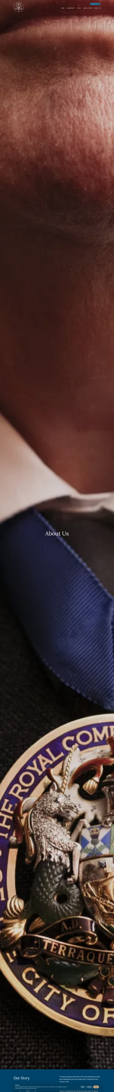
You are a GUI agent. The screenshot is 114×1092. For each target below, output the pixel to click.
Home (62, 8)
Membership (70, 8)
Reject (82, 1086)
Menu (96, 8)
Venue (79, 8)
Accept (96, 1086)
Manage (89, 1086)
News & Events (87, 8)
